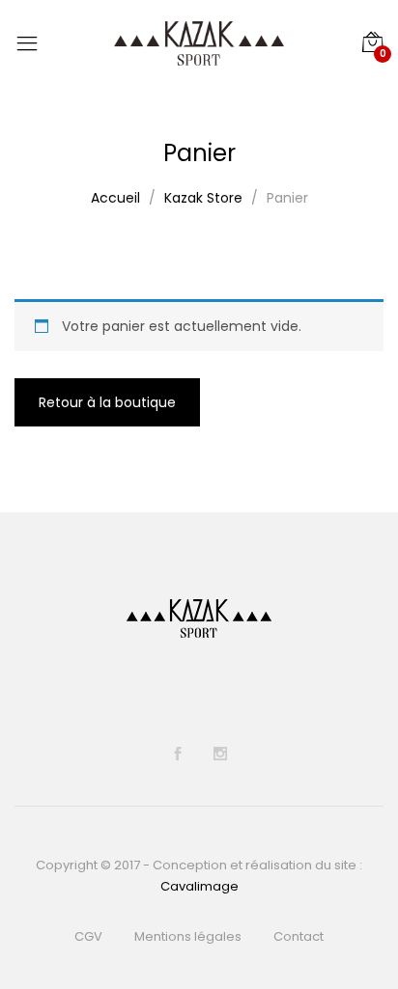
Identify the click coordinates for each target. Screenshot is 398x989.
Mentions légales (188, 936)
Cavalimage (199, 886)
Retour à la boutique (107, 402)
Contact (298, 936)
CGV (88, 936)
